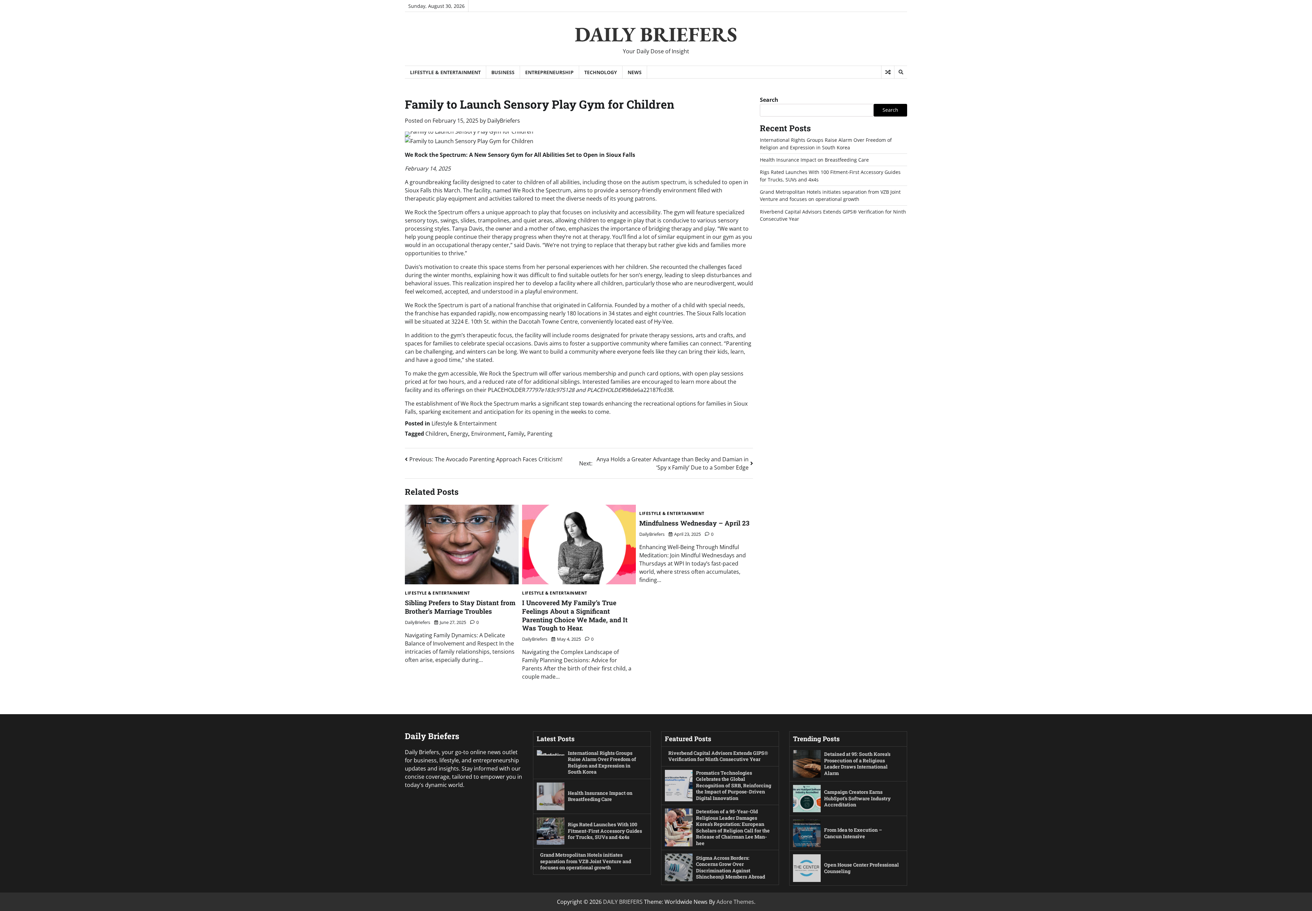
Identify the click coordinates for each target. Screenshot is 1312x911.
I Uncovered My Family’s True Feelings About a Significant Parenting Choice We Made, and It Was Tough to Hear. (575, 615)
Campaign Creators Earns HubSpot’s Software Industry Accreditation (857, 798)
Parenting (539, 433)
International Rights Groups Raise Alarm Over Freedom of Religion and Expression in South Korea (602, 762)
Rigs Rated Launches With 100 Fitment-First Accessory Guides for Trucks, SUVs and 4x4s (605, 830)
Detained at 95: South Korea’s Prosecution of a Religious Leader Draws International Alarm (857, 763)
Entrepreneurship (549, 72)
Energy (459, 433)
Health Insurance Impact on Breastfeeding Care (814, 160)
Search (769, 100)
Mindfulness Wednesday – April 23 (694, 523)
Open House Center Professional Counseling (861, 867)
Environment (488, 433)
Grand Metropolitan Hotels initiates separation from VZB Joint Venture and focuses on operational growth (585, 861)
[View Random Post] (888, 72)
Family (516, 433)
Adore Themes (735, 902)
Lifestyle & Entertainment (445, 72)
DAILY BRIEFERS (656, 34)
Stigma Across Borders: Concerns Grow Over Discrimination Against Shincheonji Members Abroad (730, 867)
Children (436, 433)
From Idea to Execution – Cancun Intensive (853, 833)
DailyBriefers (503, 120)
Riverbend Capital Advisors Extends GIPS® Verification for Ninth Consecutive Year (718, 756)
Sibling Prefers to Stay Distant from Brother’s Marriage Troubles (460, 606)
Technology (600, 72)
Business (503, 72)
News (635, 72)
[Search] (900, 72)
